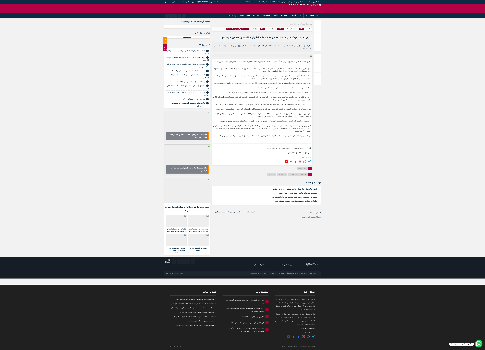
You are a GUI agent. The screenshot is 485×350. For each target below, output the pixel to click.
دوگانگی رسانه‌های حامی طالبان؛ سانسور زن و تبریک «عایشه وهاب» (188, 65)
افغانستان (267, 15)
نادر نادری (272, 174)
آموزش (293, 15)
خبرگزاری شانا (285, 273)
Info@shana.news (176, 346)
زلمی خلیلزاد (293, 174)
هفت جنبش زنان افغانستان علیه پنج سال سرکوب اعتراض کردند (198, 230)
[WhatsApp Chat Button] (478, 343)
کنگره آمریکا (282, 174)
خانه (317, 15)
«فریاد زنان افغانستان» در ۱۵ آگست (198, 249)
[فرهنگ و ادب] (291, 161)
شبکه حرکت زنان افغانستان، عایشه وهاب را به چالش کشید (295, 189)
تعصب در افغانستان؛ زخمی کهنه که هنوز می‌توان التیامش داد (294, 197)
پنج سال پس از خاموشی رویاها (194, 99)
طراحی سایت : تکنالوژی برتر (174, 273)
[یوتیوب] (286, 161)
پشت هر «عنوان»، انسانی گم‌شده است (191, 81)
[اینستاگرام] (300, 161)
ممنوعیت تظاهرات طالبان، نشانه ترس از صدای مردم (298, 193)
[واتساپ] (308, 336)
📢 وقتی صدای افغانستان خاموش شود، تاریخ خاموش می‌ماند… (287, 148)
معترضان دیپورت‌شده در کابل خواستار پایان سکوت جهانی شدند (176, 250)
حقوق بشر (310, 15)
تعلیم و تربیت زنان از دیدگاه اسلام (253, 317)
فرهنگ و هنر (245, 15)
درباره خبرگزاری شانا (189, 2)
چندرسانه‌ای (231, 15)
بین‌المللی (255, 15)
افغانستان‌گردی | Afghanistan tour (208, 2)
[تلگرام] (309, 161)
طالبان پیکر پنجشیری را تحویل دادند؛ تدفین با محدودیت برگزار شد (190, 104)
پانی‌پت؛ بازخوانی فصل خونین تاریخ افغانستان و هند (247, 323)
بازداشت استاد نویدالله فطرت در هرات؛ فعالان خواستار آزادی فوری (187, 59)
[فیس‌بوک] (295, 161)
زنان (301, 15)
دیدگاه (276, 15)
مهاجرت (284, 15)
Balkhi (300, 168)
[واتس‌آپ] (304, 161)
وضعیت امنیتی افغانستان (173, 2)
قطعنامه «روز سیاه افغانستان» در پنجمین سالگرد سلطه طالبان (176, 230)
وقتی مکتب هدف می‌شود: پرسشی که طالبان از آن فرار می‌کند (187, 93)
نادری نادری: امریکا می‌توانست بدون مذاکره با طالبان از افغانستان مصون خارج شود (266, 37)
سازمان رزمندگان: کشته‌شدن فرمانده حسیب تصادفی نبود (296, 201)
